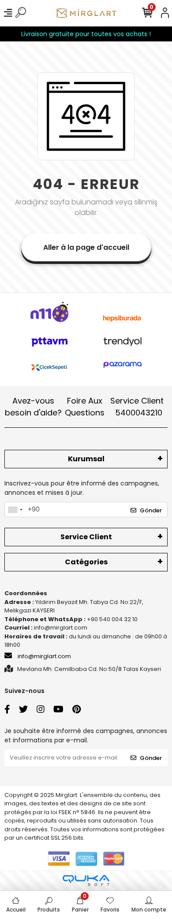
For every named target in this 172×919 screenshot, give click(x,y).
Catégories (86, 562)
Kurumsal (86, 459)
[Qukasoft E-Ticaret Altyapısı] (86, 880)
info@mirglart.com (44, 656)
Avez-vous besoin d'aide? (33, 406)
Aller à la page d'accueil (86, 247)
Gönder (151, 510)
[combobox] (15, 509)
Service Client (137, 406)
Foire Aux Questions (85, 406)
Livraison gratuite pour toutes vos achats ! (86, 34)
